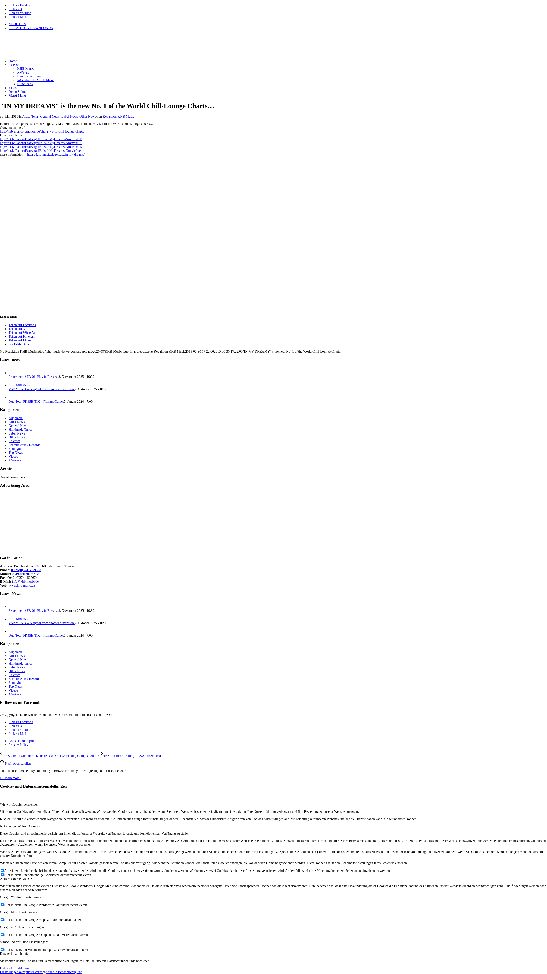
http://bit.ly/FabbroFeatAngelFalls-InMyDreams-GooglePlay (41, 150)
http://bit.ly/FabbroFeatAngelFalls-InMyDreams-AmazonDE (41, 139)
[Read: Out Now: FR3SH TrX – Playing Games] (12, 397)
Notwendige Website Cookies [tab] (20, 826)
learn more (12, 778)
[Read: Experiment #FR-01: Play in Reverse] (12, 373)
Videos (13, 456)
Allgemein (16, 418)
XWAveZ (15, 460)
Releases (14, 441)
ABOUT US (17, 24)
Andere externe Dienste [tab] (16, 879)
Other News (87, 116)
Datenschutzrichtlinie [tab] (14, 953)
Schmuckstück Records (24, 445)
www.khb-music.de (22, 585)
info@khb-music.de (25, 581)
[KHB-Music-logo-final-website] (32, 53)
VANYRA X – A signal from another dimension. (42, 389)
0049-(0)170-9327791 (27, 574)
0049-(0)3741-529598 (26, 570)
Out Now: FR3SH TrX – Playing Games (36, 401)
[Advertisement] (128, 522)
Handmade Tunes (20, 429)
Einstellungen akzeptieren (17, 972)
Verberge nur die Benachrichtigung (58, 972)
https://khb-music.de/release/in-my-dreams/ (55, 154)
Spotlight (15, 449)
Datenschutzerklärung (14, 968)
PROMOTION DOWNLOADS (31, 28)
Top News (16, 452)
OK (2, 778)
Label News (69, 116)
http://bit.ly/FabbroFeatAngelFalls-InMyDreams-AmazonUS (41, 143)
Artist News (30, 116)
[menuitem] (278, 24)
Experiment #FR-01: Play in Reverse (33, 376)
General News (50, 116)
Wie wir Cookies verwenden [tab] (19, 804)
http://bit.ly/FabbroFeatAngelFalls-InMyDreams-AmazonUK (41, 147)
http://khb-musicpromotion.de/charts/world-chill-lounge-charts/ (42, 131)
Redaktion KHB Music (118, 116)
